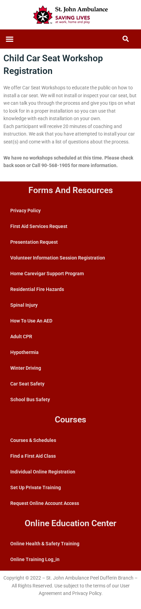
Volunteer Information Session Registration (57, 258)
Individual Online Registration (42, 471)
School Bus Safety (30, 399)
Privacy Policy (25, 210)
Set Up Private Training (35, 487)
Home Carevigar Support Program (47, 273)
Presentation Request (34, 242)
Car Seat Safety (27, 383)
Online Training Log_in (35, 559)
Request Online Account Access (44, 503)
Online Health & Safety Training (44, 543)
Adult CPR (21, 336)
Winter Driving (25, 368)
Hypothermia (24, 352)
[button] (9, 39)
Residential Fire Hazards (37, 289)
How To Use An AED (31, 320)
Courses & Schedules (33, 440)
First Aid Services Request (38, 226)
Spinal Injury (24, 305)
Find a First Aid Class (33, 456)
